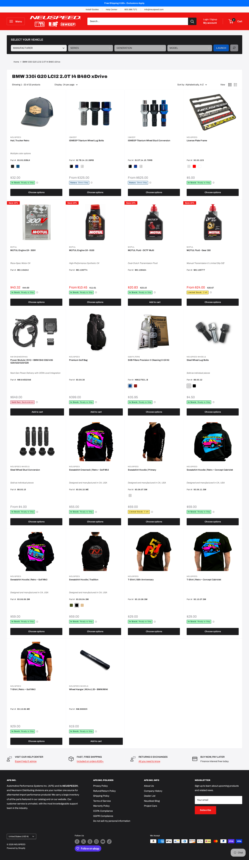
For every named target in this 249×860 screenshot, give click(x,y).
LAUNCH (221, 48)
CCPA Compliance (103, 811)
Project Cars (150, 806)
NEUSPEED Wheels (196, 357)
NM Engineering (18, 357)
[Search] (192, 21)
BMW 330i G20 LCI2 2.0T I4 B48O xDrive (41, 62)
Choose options (36, 192)
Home (16, 62)
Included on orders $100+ (90, 761)
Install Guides (92, 9)
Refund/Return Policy (104, 791)
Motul (13, 247)
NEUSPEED (15, 137)
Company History (153, 791)
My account (210, 23)
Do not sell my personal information (111, 821)
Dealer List (149, 796)
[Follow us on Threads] (90, 841)
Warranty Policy (101, 806)
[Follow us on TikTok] (109, 841)
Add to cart (154, 302)
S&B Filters (134, 357)
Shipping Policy (101, 796)
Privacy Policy (100, 786)
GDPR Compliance (103, 816)
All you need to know (149, 761)
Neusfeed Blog (152, 801)
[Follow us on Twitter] (83, 841)
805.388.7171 (130, 9)
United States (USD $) (19, 836)
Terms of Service (102, 801)
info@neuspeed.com (153, 9)
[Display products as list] (235, 84)
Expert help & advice (26, 761)
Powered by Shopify (16, 848)
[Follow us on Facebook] (77, 841)
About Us (149, 786)
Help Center (111, 9)
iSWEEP (73, 137)
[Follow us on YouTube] (102, 841)
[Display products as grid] (229, 84)
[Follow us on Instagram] (96, 841)
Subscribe (205, 810)
